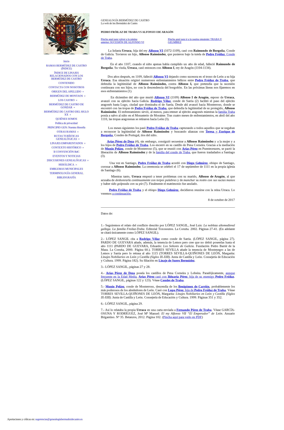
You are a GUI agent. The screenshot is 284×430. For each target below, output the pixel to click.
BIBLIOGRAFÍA (66, 177)
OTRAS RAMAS (66, 131)
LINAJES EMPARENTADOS (66, 143)
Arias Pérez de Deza (120, 141)
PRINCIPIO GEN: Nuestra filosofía (66, 127)
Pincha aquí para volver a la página (119, 39)
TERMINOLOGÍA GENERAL (66, 173)
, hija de (197, 290)
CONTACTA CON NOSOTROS (66, 87)
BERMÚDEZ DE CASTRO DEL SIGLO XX (66, 113)
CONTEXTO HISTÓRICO (66, 147)
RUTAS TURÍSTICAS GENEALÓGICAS (66, 137)
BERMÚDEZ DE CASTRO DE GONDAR (66, 106)
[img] (66, 33)
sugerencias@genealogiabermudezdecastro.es (59, 419)
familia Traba (226, 112)
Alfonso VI (161, 97)
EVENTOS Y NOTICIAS (66, 156)
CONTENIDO (66, 83)
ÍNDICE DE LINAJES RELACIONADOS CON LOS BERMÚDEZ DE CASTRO (66, 75)
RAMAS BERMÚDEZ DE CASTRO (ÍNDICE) (66, 67)
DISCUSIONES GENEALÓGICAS (66, 160)
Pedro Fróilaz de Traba (150, 108)
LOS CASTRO (66, 100)
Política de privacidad (66, 123)
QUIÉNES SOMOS (66, 118)
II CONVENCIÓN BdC (66, 151)
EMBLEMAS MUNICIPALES (66, 168)
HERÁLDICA (66, 164)
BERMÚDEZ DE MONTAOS (66, 95)
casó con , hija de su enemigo (186, 276)
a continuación (121, 193)
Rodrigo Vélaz (161, 101)
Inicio (66, 61)
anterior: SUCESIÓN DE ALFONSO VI (122, 42)
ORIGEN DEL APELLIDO (66, 91)
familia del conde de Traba (173, 152)
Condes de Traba (172, 280)
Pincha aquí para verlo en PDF (182, 317)
